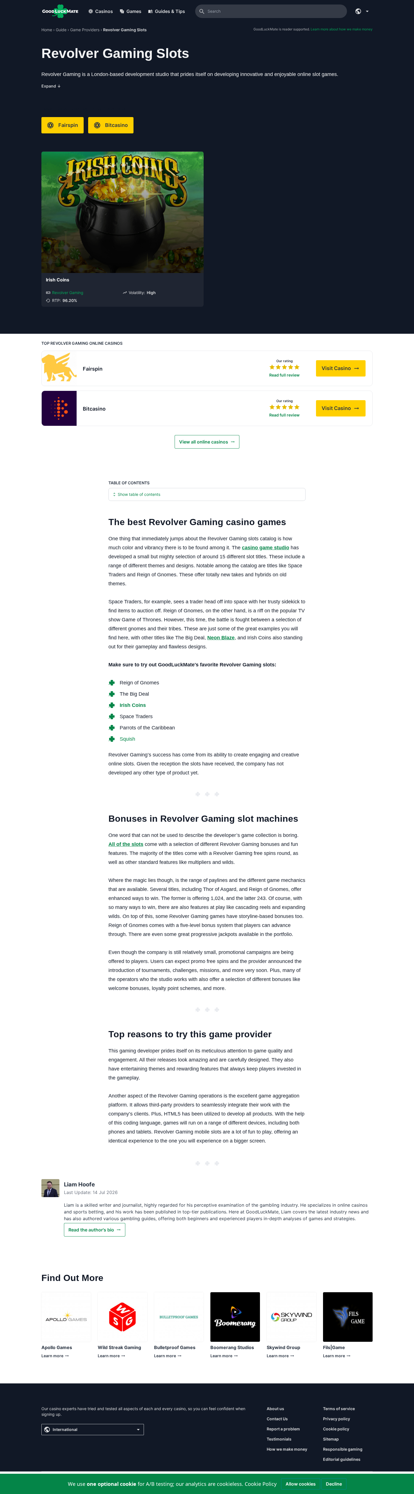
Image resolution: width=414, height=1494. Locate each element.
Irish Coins (57, 280)
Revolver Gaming (67, 292)
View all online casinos (203, 442)
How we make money (287, 1449)
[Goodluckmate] (60, 11)
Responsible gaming (342, 1449)
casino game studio (265, 547)
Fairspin (68, 125)
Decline (334, 1484)
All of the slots (125, 844)
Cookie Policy (261, 1483)
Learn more (55, 1357)
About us (275, 1408)
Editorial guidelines (341, 1459)
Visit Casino (344, 370)
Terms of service (339, 1408)
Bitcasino (116, 125)
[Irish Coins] (122, 212)
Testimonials (279, 1439)
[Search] (202, 11)
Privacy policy (336, 1418)
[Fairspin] (59, 368)
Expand (51, 86)
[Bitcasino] (59, 408)
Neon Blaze (221, 637)
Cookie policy (336, 1428)
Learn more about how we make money (342, 29)
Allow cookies (301, 1484)
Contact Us (277, 1418)
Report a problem (283, 1428)
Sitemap (331, 1439)
